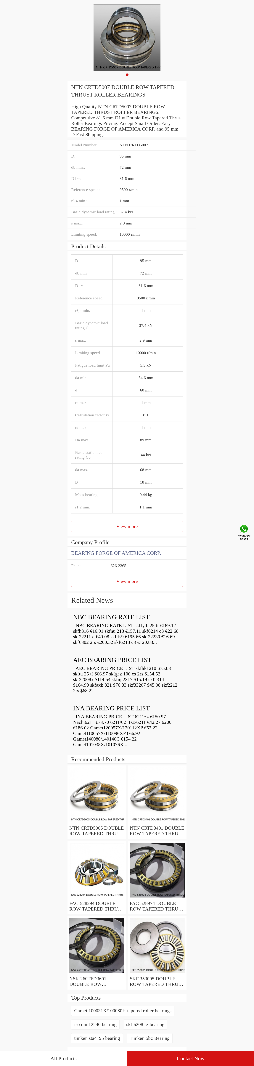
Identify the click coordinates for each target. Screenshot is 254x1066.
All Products (63, 1058)
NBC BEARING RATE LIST (111, 617)
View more (127, 526)
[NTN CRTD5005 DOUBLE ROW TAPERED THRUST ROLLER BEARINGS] (96, 822)
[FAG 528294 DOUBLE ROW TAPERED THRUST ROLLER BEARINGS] (96, 897)
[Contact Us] (244, 533)
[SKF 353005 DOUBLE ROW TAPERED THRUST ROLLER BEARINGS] (157, 973)
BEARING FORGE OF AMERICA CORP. (116, 553)
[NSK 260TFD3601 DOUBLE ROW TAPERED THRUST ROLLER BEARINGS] (96, 973)
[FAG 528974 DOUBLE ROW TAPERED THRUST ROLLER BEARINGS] (157, 897)
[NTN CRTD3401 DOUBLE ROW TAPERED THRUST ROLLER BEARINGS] (157, 822)
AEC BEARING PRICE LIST (112, 660)
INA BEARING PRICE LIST (111, 708)
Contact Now (190, 1058)
